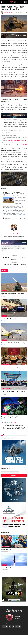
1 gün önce (4, 320)
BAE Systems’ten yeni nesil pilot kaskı (11, 417)
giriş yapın (14, 422)
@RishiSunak (10, 140)
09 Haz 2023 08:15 (18, 12)
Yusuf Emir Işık (9, 12)
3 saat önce (4, 296)
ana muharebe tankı (16, 246)
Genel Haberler (5, 364)
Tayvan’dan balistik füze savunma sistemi (10, 567)
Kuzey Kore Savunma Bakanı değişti (10, 367)
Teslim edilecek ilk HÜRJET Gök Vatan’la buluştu (13, 343)
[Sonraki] (15, 574)
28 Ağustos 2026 (5, 569)
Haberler (4, 290)
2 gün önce (4, 418)
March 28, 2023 (23, 144)
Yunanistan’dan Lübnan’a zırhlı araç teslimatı (12, 319)
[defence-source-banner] (14, 242)
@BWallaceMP (17, 140)
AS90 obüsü (4, 248)
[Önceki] (13, 574)
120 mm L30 (8, 246)
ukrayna (3, 250)
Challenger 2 (17, 248)
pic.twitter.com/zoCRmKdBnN (12, 142)
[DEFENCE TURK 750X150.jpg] (14, 115)
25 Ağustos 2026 (5, 551)
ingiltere (23, 248)
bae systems (10, 248)
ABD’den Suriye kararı (6, 549)
